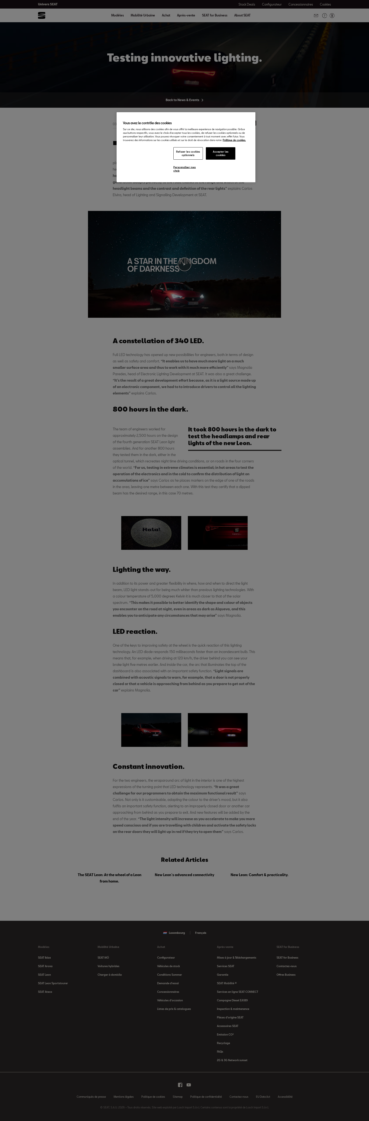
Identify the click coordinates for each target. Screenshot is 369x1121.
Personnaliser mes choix (184, 169)
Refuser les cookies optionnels (188, 153)
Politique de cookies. (234, 140)
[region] (186, 147)
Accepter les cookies (220, 153)
